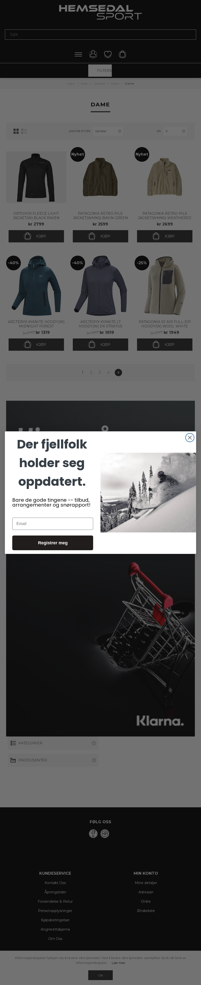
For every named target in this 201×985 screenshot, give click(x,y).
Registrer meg (53, 542)
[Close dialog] (190, 437)
